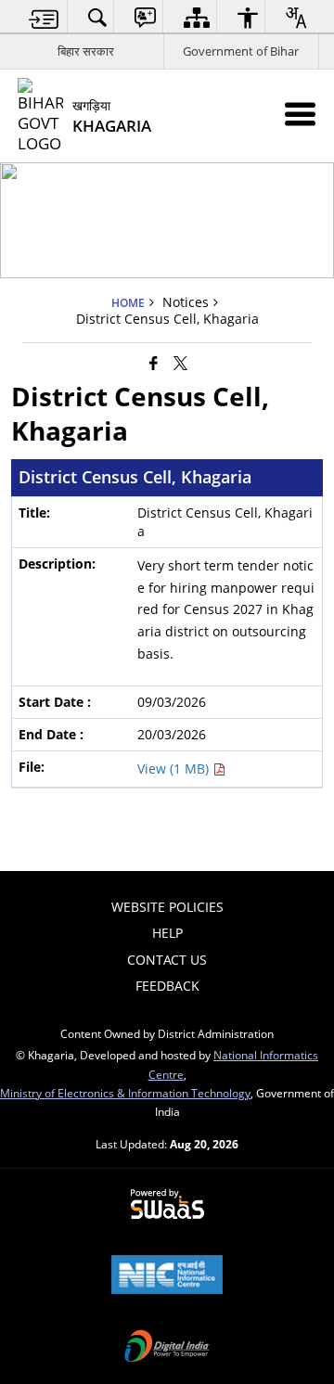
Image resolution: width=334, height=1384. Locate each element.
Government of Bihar (241, 51)
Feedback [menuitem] (167, 985)
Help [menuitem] (167, 933)
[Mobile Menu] (300, 113)
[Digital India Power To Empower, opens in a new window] (167, 1348)
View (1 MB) (174, 768)
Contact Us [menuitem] (167, 959)
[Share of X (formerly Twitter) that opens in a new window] (180, 361)
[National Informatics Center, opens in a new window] (167, 1276)
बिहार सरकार (86, 51)
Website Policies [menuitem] (167, 907)
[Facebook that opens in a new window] (153, 361)
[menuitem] (44, 17)
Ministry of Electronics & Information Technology (125, 1092)
